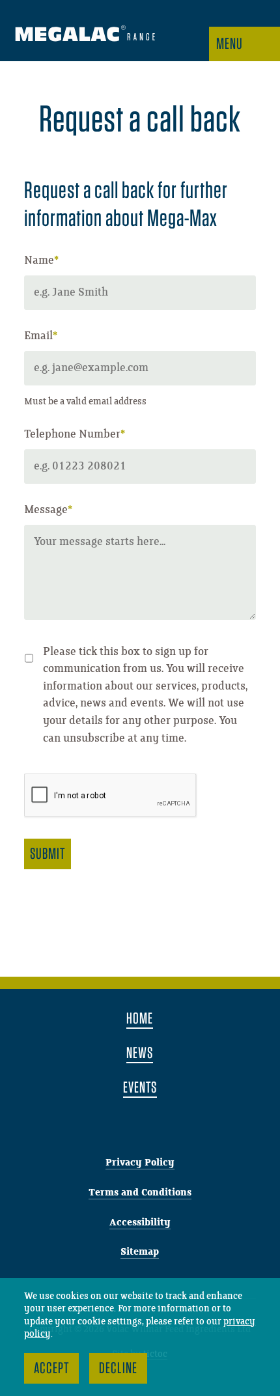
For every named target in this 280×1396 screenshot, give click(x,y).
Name (41, 260)
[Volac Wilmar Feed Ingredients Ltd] (85, 35)
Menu (229, 43)
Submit (47, 853)
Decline (118, 1367)
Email (40, 335)
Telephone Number (74, 434)
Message (48, 509)
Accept (51, 1367)
